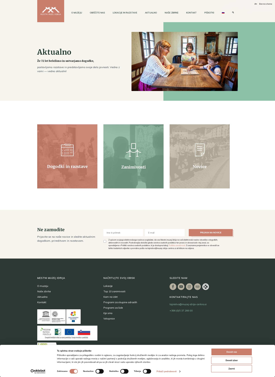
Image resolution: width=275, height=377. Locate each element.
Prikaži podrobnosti (167, 371)
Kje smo (107, 313)
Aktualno (42, 296)
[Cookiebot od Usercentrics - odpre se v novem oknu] (38, 371)
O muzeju (42, 285)
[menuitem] (76, 12)
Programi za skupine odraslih (120, 302)
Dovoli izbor (232, 360)
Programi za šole (113, 307)
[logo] (50, 11)
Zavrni (231, 368)
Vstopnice (109, 318)
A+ (256, 4)
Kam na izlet (110, 296)
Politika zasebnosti (177, 245)
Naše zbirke (44, 291)
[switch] (100, 371)
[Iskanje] (233, 12)
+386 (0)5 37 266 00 (181, 310)
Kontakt (41, 302)
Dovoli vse (231, 352)
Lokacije (108, 285)
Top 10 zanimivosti (114, 291)
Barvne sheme (265, 4)
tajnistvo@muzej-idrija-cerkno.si (162, 248)
